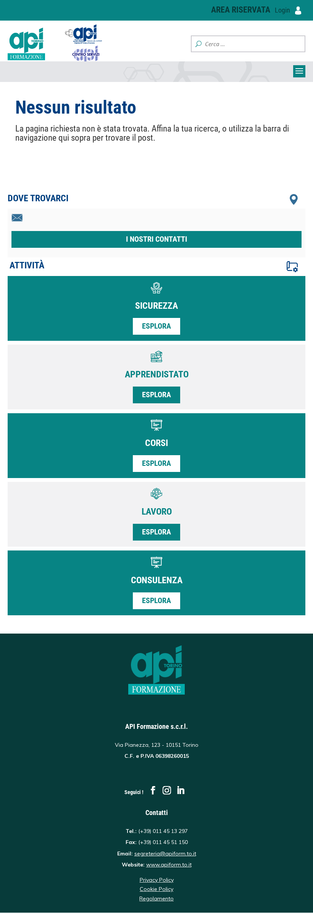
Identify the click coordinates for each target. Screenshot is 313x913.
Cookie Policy (156, 889)
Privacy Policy (157, 879)
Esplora (156, 326)
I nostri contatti (156, 239)
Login (283, 10)
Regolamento (156, 898)
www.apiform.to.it (169, 864)
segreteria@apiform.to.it (165, 853)
